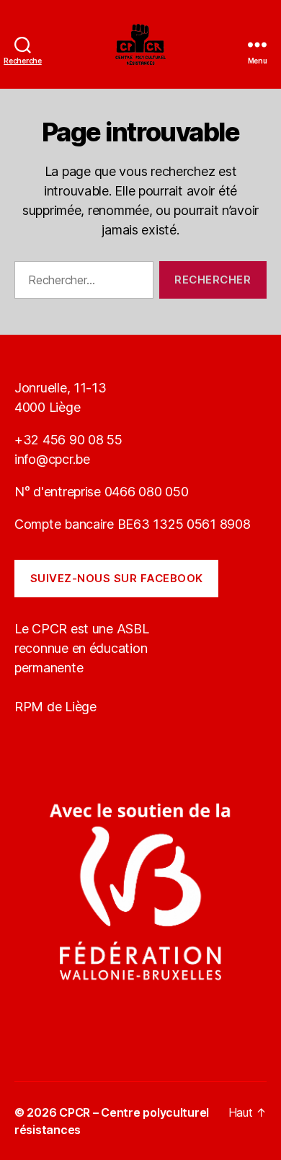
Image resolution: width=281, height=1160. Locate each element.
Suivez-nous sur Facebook (116, 578)
